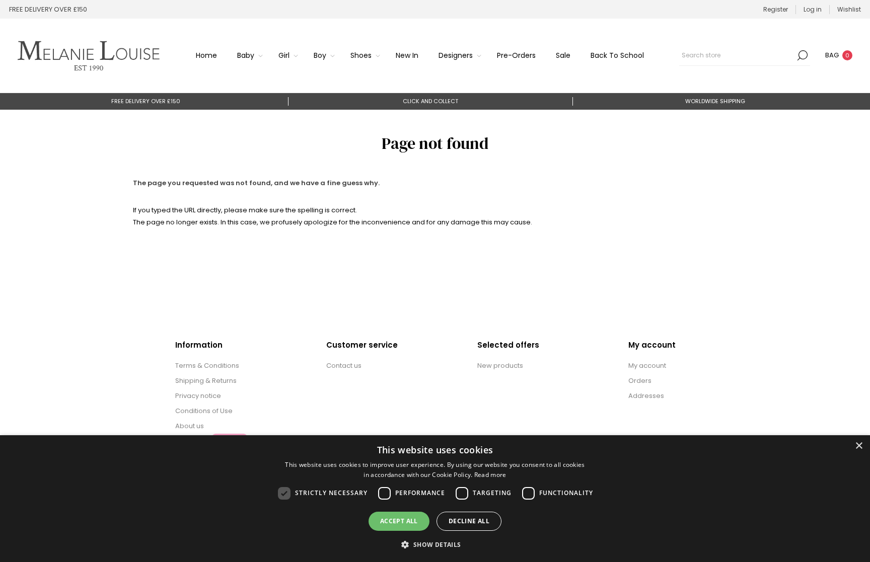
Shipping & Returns (206, 380)
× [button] (858, 446)
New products (500, 365)
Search (802, 55)
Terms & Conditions (207, 365)
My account (647, 365)
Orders (639, 380)
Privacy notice (198, 395)
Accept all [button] (399, 521)
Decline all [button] (469, 521)
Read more (490, 474)
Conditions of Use (204, 411)
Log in (813, 9)
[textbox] (737, 55)
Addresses (646, 395)
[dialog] (435, 498)
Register (775, 9)
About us (189, 426)
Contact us (343, 365)
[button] (435, 544)
